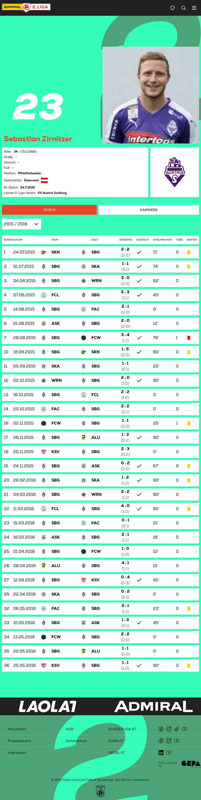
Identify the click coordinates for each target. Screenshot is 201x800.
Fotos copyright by (168, 764)
